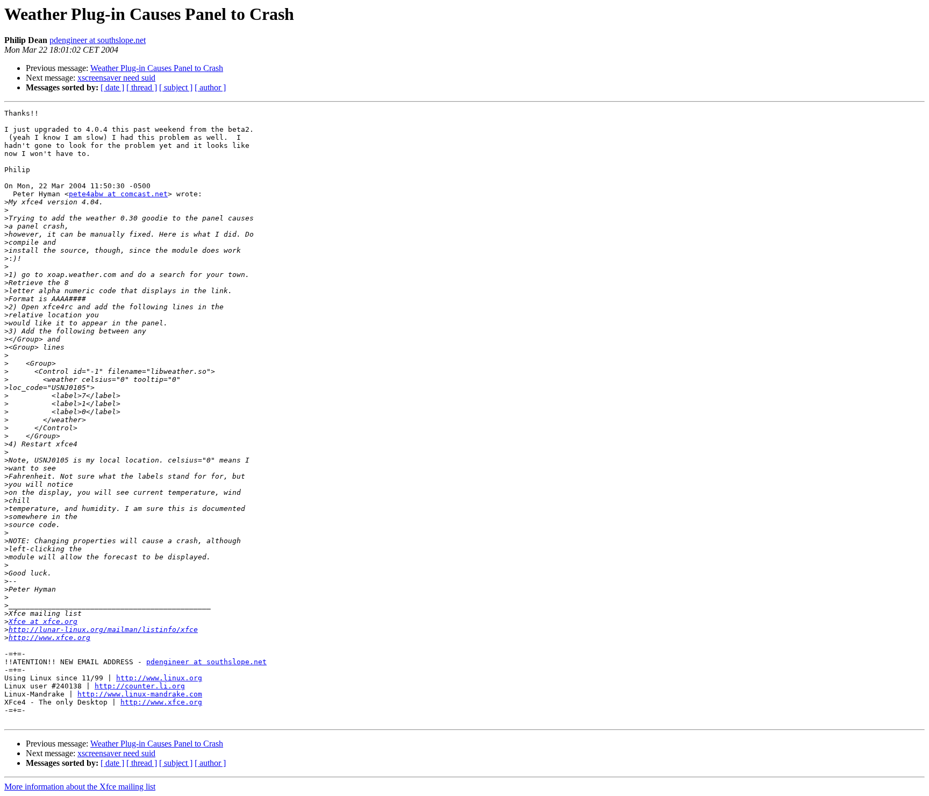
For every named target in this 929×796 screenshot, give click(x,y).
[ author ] (210, 87)
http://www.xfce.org (49, 638)
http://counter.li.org (140, 686)
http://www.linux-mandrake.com (139, 694)
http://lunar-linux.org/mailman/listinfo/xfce (103, 630)
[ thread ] (141, 87)
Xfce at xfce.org (43, 621)
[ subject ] (175, 87)
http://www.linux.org (159, 678)
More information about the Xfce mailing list (79, 786)
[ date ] (112, 87)
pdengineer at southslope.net (97, 40)
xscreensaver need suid (116, 77)
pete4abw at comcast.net (118, 194)
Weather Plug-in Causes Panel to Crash (156, 68)
